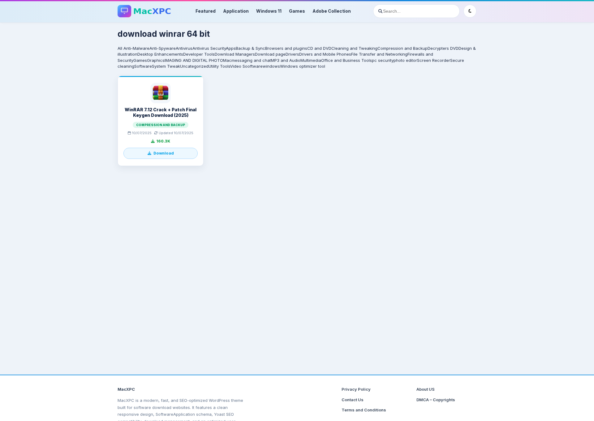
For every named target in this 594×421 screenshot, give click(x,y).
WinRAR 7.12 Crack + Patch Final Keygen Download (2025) (160, 112)
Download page (270, 54)
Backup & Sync (250, 48)
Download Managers (235, 54)
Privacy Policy (356, 389)
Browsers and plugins (286, 48)
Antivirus (184, 48)
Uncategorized (194, 66)
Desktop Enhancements (160, 54)
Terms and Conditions (364, 409)
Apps (231, 48)
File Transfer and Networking (379, 54)
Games (297, 11)
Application (236, 11)
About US (425, 389)
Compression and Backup (402, 48)
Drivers (292, 54)
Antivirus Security (209, 48)
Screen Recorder (433, 60)
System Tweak (166, 66)
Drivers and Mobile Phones (325, 54)
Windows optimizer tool (302, 66)
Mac (227, 60)
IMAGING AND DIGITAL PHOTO (194, 60)
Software (143, 66)
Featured (206, 11)
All (120, 48)
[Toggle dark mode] (469, 11)
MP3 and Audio (285, 60)
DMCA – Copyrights (435, 399)
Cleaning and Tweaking (354, 48)
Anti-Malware (136, 48)
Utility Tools (219, 66)
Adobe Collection (331, 11)
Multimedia (310, 60)
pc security (383, 60)
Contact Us (353, 399)
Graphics (156, 60)
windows (271, 66)
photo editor (405, 60)
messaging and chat (251, 60)
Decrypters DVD (443, 48)
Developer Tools (199, 54)
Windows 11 (269, 11)
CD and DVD (319, 48)
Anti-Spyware (162, 48)
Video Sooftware (246, 66)
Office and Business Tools (346, 60)
